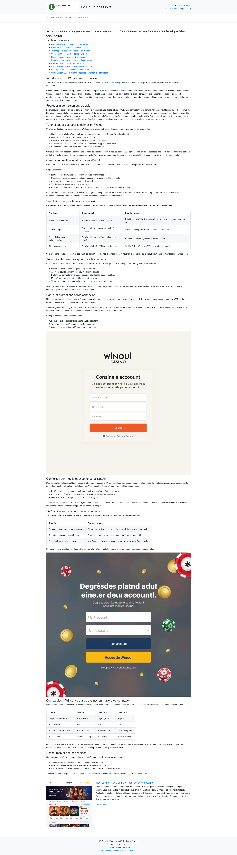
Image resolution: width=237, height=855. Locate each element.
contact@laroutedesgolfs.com (178, 8)
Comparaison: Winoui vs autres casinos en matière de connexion (79, 72)
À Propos (68, 17)
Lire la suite (129, 804)
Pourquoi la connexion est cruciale (66, 47)
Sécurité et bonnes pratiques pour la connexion (71, 60)
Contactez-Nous (81, 17)
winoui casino (111, 82)
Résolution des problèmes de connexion (69, 57)
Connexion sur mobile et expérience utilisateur (71, 66)
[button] (57, 804)
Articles (59, 17)
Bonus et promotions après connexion (67, 63)
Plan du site (106, 850)
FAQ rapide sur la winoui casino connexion (70, 69)
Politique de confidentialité (124, 850)
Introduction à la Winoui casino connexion (69, 44)
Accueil (50, 17)
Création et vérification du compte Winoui (69, 53)
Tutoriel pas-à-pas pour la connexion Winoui (70, 50)
